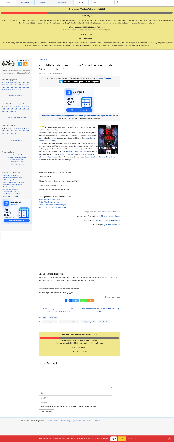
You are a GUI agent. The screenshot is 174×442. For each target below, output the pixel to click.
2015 (7, 87)
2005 (23, 82)
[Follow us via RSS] (25, 65)
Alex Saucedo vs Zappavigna (12, 177)
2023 (11, 89)
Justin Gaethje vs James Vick (96, 157)
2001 (7, 82)
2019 (23, 87)
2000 (3, 82)
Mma (81, 2)
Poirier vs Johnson (74, 149)
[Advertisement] (65, 251)
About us (97, 421)
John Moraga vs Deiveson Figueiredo (52, 207)
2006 (27, 82)
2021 (3, 89)
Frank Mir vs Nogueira (17, 164)
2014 (3, 87)
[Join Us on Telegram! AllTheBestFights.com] (79, 83)
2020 (27, 87)
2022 (7, 89)
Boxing (42, 2)
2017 (15, 87)
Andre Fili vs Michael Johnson (49, 202)
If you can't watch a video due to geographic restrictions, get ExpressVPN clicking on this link (76, 116)
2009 (11, 85)
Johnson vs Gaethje (67, 154)
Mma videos (53, 317)
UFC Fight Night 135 (88, 322)
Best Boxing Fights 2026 (16, 95)
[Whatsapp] (83, 300)
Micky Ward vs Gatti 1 (11, 196)
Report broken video (112, 297)
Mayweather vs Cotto (16, 161)
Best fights (25, 2)
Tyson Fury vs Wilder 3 (10, 175)
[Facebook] (68, 300)
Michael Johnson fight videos (69, 322)
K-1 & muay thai (62, 2)
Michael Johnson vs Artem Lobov (108, 220)
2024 (15, 89)
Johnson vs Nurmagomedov (76, 151)
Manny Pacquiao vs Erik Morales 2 (14, 182)
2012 (23, 85)
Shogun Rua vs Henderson (16, 155)
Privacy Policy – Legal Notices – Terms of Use (76, 421)
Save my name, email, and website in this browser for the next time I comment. (68, 406)
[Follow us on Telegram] (20, 65)
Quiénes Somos (52, 421)
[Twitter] (75, 300)
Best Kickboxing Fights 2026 (17, 117)
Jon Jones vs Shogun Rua (11, 194)
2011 (19, 85)
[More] (90, 300)
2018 (19, 87)
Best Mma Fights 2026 (16, 141)
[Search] (117, 2)
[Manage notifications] (169, 438)
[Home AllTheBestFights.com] (8, 66)
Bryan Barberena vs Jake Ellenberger (52, 205)
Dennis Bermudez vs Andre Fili (109, 212)
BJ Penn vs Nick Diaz (16, 159)
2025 (19, 89)
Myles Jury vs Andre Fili (111, 225)
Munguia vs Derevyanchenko (12, 184)
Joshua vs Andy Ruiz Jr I (11, 191)
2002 (11, 82)
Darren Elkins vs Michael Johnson (107, 216)
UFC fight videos (103, 322)
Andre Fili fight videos (49, 322)
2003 (15, 82)
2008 (7, 85)
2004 (19, 82)
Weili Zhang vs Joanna (10, 180)
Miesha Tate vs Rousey (10, 189)
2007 (3, 85)
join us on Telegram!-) (104, 78)
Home (8, 2)
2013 (27, 85)
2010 (15, 85)
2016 (11, 87)
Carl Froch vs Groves (10, 187)
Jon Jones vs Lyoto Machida (17, 157)
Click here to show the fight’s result (54, 190)
